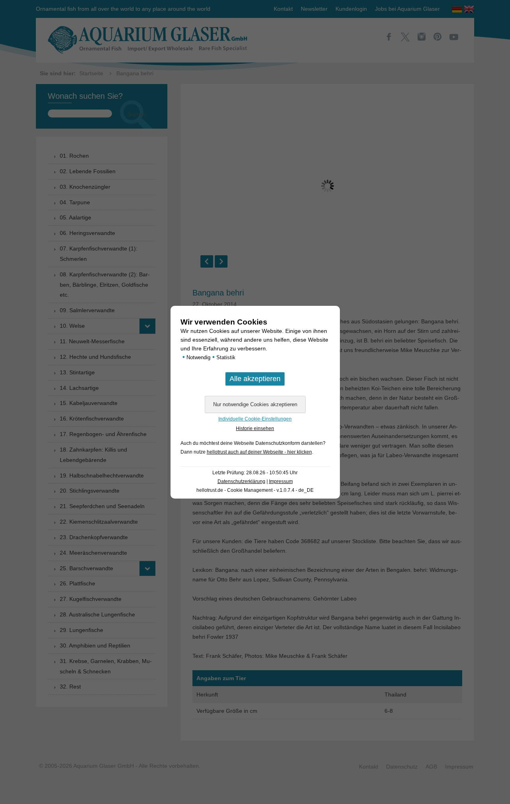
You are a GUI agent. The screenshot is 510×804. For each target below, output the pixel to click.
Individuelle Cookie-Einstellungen (255, 419)
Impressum (281, 481)
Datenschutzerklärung (241, 481)
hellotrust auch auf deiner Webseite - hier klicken (259, 452)
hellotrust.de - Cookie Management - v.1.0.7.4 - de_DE (255, 490)
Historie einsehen (255, 428)
